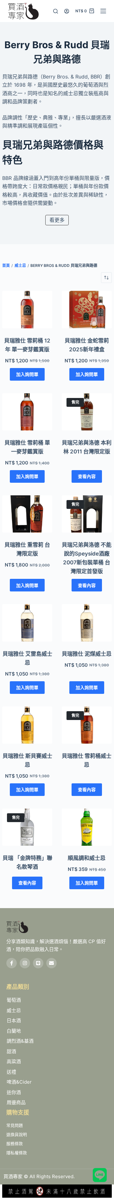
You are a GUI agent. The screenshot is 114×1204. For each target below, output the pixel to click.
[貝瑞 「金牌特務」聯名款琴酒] (27, 827)
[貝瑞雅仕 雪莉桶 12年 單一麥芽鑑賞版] (27, 309)
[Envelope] (51, 963)
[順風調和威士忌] (87, 827)
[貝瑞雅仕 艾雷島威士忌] (27, 622)
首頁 (6, 265)
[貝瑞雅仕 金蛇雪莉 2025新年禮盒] (87, 309)
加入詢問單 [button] (27, 374)
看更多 (57, 220)
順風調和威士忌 (86, 858)
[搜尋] (55, 11)
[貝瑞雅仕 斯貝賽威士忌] (27, 725)
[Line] (38, 963)
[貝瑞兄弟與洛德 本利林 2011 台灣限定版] (87, 411)
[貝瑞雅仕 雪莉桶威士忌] (87, 725)
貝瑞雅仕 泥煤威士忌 (86, 654)
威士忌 (20, 265)
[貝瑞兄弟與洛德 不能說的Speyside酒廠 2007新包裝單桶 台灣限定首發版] (87, 514)
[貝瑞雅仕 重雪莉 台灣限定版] (27, 514)
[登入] (66, 11)
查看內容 (87, 476)
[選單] (103, 11)
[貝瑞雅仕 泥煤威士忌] (87, 622)
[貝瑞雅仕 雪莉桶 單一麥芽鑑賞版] (27, 411)
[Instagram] (25, 963)
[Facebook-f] (11, 963)
